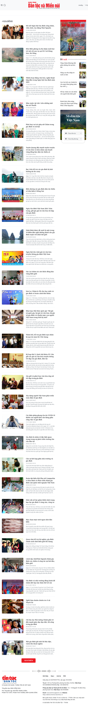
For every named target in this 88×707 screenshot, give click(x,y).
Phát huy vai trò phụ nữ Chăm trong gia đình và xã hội (40, 125)
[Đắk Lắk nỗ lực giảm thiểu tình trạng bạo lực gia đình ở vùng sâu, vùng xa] (12, 506)
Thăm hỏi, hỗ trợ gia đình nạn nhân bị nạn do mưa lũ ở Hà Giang (40, 336)
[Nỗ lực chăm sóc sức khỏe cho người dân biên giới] (82, 94)
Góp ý (52, 676)
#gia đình (7, 21)
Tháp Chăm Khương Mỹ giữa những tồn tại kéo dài (68, 65)
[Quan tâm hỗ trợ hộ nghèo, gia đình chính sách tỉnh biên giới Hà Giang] (12, 545)
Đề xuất (63, 59)
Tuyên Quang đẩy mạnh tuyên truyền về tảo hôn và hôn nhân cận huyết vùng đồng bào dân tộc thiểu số (40, 150)
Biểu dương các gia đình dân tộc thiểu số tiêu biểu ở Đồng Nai (40, 190)
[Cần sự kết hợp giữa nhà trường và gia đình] (12, 465)
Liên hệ (59, 676)
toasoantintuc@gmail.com (54, 693)
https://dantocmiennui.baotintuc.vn (53, 694)
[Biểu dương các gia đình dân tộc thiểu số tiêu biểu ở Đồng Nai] (12, 195)
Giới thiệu (45, 676)
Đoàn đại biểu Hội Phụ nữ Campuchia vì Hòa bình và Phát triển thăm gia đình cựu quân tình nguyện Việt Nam (40, 480)
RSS (64, 676)
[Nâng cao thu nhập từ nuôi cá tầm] (82, 75)
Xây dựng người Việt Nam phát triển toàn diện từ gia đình (40, 397)
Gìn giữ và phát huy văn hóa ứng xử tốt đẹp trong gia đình (40, 377)
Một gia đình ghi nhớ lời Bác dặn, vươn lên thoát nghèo (38, 643)
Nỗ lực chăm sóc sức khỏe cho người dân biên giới (68, 93)
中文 (86, 5)
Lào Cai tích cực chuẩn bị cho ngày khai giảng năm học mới (68, 84)
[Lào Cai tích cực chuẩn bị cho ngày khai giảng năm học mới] (82, 84)
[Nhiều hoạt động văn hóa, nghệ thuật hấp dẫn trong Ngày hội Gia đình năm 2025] (12, 84)
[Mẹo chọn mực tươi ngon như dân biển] (12, 526)
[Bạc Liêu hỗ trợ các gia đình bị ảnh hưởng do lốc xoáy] (12, 175)
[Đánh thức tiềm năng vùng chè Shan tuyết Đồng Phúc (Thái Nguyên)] (82, 103)
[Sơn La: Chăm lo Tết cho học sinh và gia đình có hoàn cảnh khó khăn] (12, 297)
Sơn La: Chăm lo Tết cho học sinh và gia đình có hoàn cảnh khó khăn (40, 292)
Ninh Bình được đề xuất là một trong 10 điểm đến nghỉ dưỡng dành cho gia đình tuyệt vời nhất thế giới (40, 232)
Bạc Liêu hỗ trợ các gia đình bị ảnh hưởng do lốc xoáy (39, 170)
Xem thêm (28, 660)
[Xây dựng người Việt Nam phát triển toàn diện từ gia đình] (12, 402)
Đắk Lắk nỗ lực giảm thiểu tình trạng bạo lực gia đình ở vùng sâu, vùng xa (40, 501)
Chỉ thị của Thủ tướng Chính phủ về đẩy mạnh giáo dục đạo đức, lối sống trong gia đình (40, 622)
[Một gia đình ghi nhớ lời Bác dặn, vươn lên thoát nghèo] (12, 648)
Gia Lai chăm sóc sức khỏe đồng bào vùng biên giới (40, 273)
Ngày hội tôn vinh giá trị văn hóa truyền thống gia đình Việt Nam (38, 253)
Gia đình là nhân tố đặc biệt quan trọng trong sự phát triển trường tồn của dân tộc (40, 439)
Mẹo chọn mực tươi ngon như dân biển (39, 521)
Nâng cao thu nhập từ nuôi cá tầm (67, 74)
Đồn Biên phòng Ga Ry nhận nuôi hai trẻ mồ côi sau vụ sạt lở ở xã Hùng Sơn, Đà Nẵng (40, 51)
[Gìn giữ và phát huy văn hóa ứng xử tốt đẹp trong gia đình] (12, 382)
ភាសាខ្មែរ (81, 5)
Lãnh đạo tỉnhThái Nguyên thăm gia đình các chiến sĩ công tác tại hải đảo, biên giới (40, 561)
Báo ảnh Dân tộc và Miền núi (44, 5)
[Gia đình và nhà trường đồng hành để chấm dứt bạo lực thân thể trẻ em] (12, 587)
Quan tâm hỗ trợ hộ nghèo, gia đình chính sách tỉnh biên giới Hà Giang (40, 540)
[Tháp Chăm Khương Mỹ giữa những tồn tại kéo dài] (82, 65)
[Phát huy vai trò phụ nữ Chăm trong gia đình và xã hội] (12, 130)
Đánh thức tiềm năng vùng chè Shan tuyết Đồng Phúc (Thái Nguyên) (68, 103)
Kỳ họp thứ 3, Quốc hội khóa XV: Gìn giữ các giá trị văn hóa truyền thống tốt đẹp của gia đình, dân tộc (40, 356)
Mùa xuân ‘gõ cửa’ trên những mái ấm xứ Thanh (39, 104)
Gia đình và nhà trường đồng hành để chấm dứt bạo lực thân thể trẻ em (40, 582)
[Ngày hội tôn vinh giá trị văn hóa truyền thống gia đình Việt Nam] (12, 258)
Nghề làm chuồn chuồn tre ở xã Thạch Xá (38, 601)
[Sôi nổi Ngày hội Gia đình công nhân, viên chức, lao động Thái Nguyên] (12, 32)
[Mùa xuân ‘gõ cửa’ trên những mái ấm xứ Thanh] (12, 109)
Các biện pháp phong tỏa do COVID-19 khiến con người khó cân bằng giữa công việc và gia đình (40, 417)
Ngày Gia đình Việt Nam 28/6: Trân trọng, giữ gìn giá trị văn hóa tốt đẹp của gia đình (40, 210)
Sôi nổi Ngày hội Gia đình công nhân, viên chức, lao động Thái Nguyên (40, 27)
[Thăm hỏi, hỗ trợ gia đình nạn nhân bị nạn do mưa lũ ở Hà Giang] (12, 341)
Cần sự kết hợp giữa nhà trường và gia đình (39, 460)
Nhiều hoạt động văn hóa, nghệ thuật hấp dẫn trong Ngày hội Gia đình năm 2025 (40, 80)
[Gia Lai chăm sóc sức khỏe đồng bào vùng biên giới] (12, 278)
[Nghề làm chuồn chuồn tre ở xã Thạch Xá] (12, 606)
